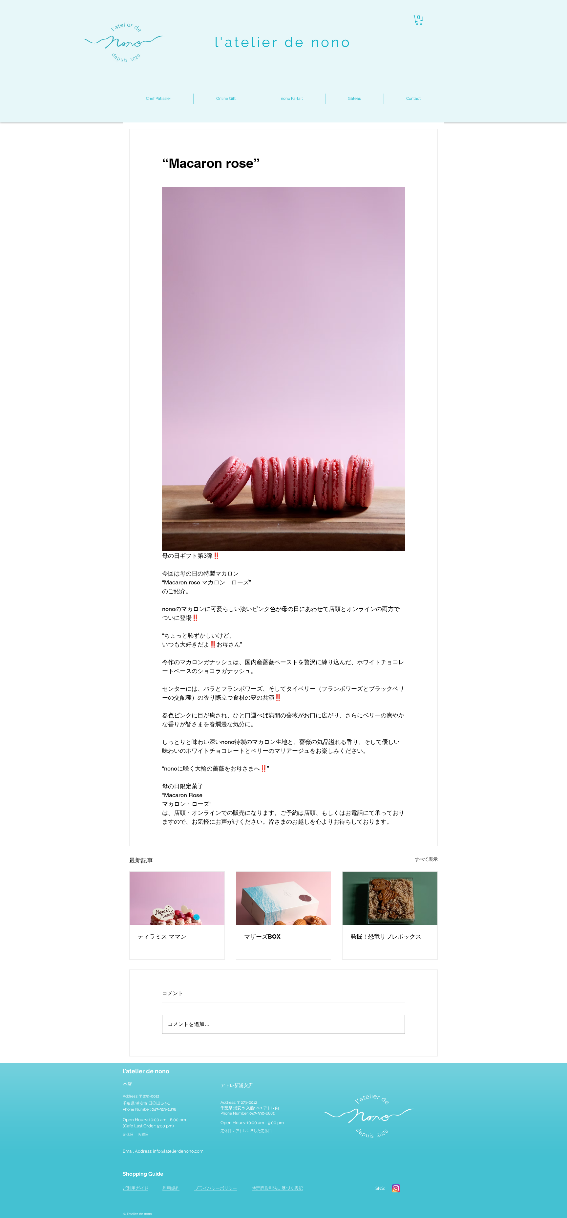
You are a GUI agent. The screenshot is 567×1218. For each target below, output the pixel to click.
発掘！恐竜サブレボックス (385, 936)
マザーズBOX (262, 936)
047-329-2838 (164, 1109)
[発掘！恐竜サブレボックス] (390, 898)
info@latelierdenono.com (178, 1151)
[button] (419, 20)
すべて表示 (426, 859)
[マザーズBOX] (283, 898)
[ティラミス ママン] (177, 898)
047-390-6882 (262, 1113)
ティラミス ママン (161, 936)
